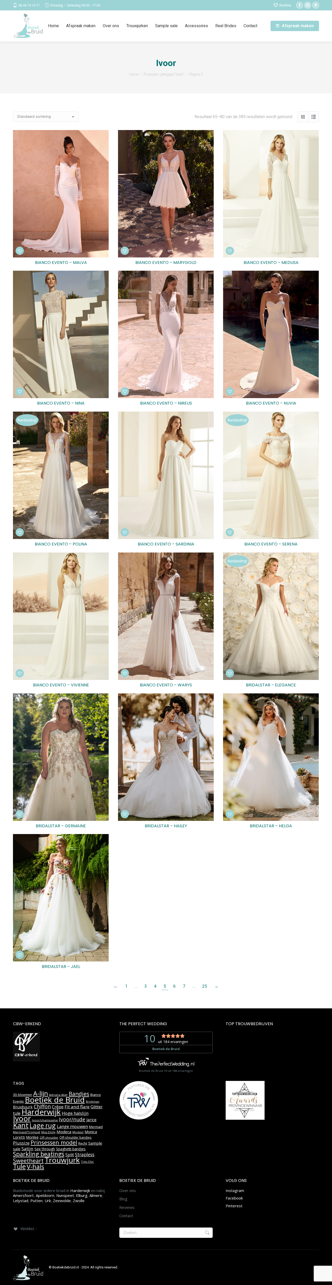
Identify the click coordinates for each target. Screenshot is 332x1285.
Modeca (64, 1131)
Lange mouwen (72, 1126)
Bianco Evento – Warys (166, 685)
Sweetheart (28, 1160)
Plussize (21, 1143)
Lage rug (43, 1125)
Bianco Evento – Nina (61, 403)
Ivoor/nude (72, 1119)
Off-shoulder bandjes (75, 1137)
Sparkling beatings (38, 1154)
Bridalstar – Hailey (166, 826)
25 (204, 986)
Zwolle (79, 1200)
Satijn (27, 1149)
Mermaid (96, 1126)
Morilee (32, 1137)
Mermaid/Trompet (26, 1132)
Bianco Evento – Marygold (165, 262)
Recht (82, 1143)
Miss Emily (48, 1132)
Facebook (234, 1198)
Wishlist (285, 5)
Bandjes (79, 1093)
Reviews (127, 1207)
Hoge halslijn (75, 1113)
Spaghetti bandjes (71, 1149)
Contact (126, 1215)
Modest (78, 1132)
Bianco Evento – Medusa (271, 262)
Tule (19, 1166)
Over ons (127, 1190)
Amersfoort (23, 1195)
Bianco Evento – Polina (61, 544)
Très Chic (87, 1162)
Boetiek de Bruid (55, 1100)
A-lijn (40, 1093)
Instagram (235, 1190)
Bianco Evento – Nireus (166, 403)
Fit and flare (77, 1107)
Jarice (91, 1120)
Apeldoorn (45, 1195)
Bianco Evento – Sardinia (166, 544)
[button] (20, 251)
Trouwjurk (62, 1160)
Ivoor (22, 1118)
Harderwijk (41, 1112)
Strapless (84, 1154)
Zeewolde (62, 1200)
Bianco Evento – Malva (61, 262)
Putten (36, 1200)
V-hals (35, 1166)
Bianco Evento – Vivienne (61, 685)
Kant (21, 1125)
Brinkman (92, 1101)
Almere (95, 1195)
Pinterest (234, 1205)
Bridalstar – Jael (61, 967)
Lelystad (20, 1200)
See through (44, 1148)
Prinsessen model (54, 1142)
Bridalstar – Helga (271, 826)
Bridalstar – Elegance (271, 685)
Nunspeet (65, 1195)
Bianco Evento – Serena (271, 544)
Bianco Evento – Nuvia (271, 403)
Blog (123, 1198)
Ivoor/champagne (45, 1120)
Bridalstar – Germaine (61, 826)
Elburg (81, 1195)
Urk (48, 1200)
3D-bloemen (22, 1094)
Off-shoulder (49, 1137)
